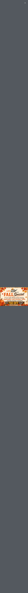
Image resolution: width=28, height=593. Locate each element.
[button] (25, 3)
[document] (14, 296)
